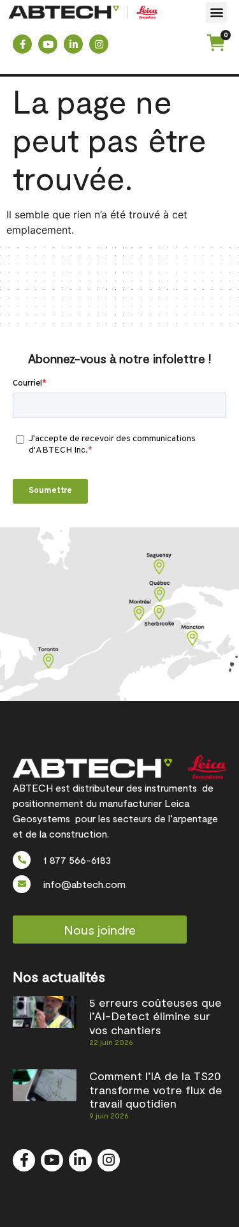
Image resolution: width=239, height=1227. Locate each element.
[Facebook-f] (22, 44)
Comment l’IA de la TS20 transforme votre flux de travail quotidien (155, 1089)
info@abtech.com (84, 884)
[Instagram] (98, 44)
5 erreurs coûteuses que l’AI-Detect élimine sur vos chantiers (155, 1016)
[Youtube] (47, 44)
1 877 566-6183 (77, 860)
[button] (216, 12)
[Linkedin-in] (73, 44)
